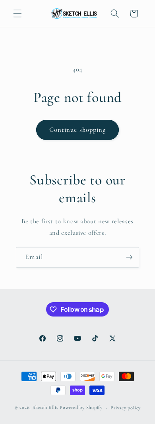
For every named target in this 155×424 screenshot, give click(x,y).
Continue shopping (77, 130)
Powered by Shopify (81, 408)
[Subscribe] (129, 257)
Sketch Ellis (45, 408)
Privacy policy (125, 408)
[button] (17, 13)
